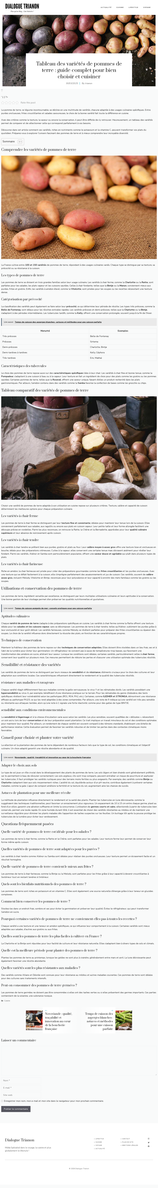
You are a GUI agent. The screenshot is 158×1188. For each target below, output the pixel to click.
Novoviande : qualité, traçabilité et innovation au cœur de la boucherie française (58, 1021)
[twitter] (148, 1142)
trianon (88, 83)
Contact (126, 1139)
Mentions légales (130, 1145)
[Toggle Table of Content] (18, 142)
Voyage (147, 7)
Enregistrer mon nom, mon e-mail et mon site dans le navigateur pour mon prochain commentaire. (54, 1100)
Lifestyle (133, 7)
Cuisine (120, 7)
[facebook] (148, 1146)
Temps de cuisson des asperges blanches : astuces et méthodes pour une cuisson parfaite (99, 1021)
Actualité (106, 7)
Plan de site (127, 1142)
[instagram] (148, 1138)
